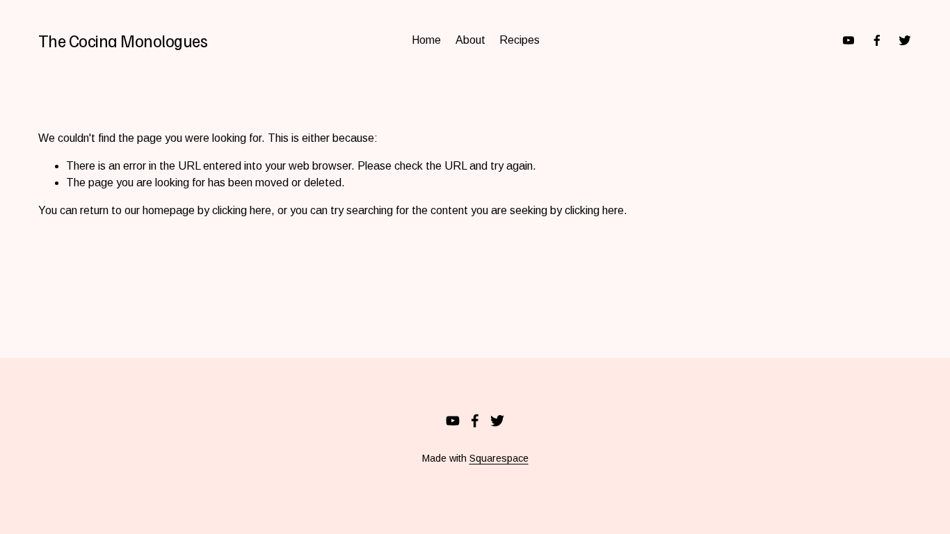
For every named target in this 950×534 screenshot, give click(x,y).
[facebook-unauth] (877, 40)
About (470, 40)
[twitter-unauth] (905, 40)
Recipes (519, 40)
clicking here (241, 210)
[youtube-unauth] (848, 40)
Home (426, 40)
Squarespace (499, 458)
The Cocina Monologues (123, 40)
